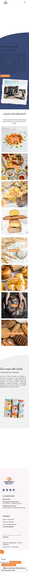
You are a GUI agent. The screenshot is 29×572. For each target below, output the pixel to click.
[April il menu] (25, 2)
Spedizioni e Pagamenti (9, 543)
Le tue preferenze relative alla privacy (15, 568)
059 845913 (11, 519)
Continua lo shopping (9, 565)
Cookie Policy (14, 547)
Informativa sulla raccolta (8, 570)
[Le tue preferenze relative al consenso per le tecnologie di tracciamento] (26, 569)
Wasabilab (5, 537)
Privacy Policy (6, 547)
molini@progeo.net (11, 524)
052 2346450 (10, 522)
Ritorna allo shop (15, 562)
